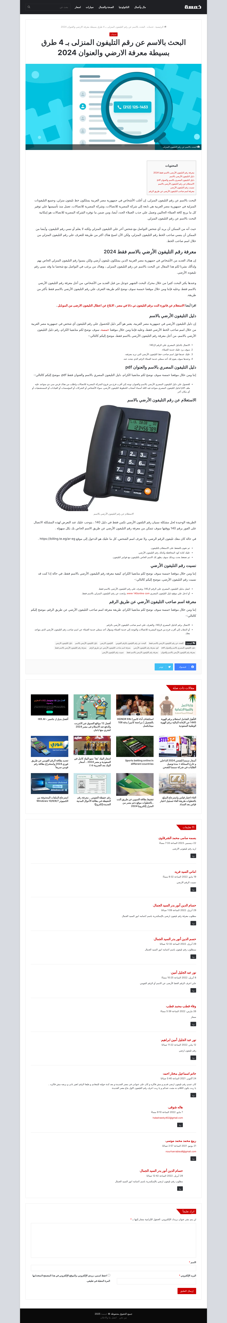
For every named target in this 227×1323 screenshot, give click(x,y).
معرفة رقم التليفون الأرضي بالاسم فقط (70, 648)
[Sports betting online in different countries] (135, 746)
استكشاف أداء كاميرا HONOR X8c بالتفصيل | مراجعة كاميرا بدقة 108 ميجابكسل (135, 722)
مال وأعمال (140, 7)
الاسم (192, 1262)
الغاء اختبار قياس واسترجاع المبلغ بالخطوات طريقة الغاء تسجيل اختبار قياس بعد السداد (178, 801)
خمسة (105, 330)
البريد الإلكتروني (187, 1275)
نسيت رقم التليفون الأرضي (182, 187)
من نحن (123, 1317)
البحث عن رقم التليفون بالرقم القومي (131, 643)
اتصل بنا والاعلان (108, 1317)
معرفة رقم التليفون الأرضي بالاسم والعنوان (178, 652)
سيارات (90, 7)
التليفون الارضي (106, 643)
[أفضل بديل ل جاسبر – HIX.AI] (49, 704)
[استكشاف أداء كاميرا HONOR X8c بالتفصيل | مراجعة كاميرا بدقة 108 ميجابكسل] (135, 704)
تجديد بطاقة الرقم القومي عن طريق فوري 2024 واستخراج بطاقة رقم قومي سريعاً (49, 764)
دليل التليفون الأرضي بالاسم (182, 176)
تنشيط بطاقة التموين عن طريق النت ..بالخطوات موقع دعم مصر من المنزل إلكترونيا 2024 (135, 802)
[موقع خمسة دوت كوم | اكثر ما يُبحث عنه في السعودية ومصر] (193, 7)
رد (193, 855)
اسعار (78, 7)
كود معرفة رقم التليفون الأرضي (146, 648)
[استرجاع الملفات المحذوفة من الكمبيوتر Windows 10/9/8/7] (49, 783)
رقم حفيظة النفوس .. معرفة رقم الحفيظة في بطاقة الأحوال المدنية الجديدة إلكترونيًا (94, 801)
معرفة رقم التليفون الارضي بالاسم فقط (142, 652)
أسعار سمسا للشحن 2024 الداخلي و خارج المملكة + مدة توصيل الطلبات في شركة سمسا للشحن (178, 764)
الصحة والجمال (106, 7)
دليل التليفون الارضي (64, 643)
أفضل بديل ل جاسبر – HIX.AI (53, 718)
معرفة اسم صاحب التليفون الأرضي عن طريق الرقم (171, 191)
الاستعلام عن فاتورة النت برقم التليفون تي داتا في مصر (151, 305)
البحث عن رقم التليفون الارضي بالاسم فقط (166, 643)
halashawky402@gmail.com (168, 1117)
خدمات (150, 26)
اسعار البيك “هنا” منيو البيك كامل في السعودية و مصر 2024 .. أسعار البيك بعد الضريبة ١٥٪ (92, 762)
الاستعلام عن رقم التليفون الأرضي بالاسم (176, 183)
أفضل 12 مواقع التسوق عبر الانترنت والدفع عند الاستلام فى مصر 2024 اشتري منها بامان (92, 726)
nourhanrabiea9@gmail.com (181, 1151)
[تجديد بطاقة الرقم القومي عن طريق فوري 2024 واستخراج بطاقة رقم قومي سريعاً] (49, 746)
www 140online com (138, 593)
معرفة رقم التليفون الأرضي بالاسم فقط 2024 (173, 172)
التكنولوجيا (124, 7)
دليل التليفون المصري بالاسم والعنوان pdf (175, 180)
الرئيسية (159, 26)
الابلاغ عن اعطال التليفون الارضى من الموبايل (86, 305)
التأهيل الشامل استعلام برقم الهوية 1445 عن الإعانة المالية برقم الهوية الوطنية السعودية (178, 722)
